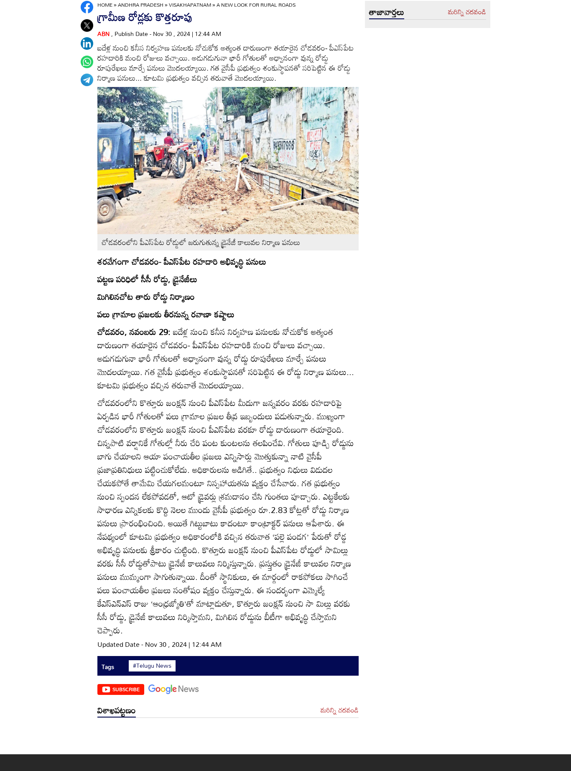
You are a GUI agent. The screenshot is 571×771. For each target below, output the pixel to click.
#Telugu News (152, 665)
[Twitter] (87, 25)
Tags (108, 667)
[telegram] (87, 80)
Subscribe (126, 689)
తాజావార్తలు (386, 11)
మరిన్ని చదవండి (340, 710)
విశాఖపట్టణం (116, 710)
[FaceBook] (87, 7)
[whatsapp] (87, 62)
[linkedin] (87, 43)
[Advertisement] (228, 738)
